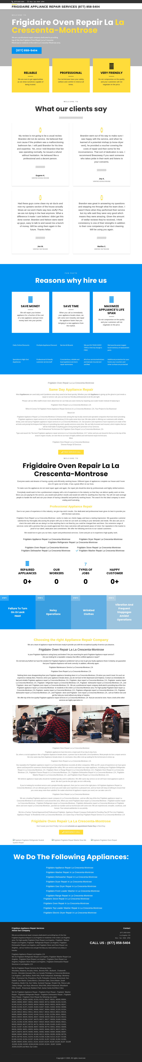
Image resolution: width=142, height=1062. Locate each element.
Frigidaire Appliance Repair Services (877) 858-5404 (56, 6)
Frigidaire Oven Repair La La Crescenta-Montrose (71, 470)
